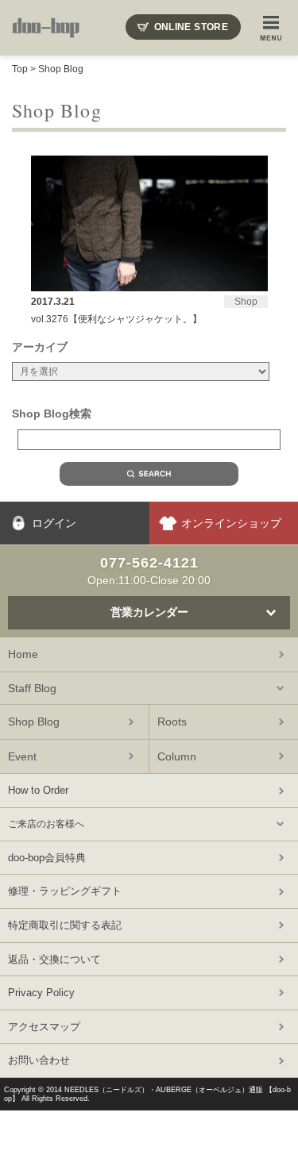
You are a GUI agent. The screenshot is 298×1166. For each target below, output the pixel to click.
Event (22, 756)
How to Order (38, 790)
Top (20, 69)
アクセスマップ (44, 1027)
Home (23, 654)
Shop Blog (60, 69)
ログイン (54, 523)
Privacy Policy (41, 993)
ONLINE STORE (191, 27)
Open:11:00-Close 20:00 (149, 571)
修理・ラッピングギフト (65, 891)
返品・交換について (54, 959)
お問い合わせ (39, 1060)
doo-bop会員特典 (47, 858)
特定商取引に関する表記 (65, 925)
